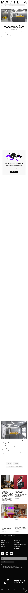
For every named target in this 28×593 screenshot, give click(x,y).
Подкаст (3, 546)
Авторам (16, 548)
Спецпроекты (5, 542)
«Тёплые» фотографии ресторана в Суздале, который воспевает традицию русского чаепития (8, 494)
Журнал (3, 540)
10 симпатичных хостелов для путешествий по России (19, 522)
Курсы (3, 544)
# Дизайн (16, 463)
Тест (2, 519)
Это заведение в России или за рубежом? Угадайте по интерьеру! (6, 522)
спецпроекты (21, 5)
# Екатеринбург (10, 466)
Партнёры (17, 546)
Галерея (16, 24)
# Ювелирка (19, 466)
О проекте (17, 540)
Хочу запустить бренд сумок (19, 492)
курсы (12, 5)
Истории (12, 24)
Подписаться (7, 561)
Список (16, 519)
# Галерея (9, 463)
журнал (6, 5)
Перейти (14, 171)
